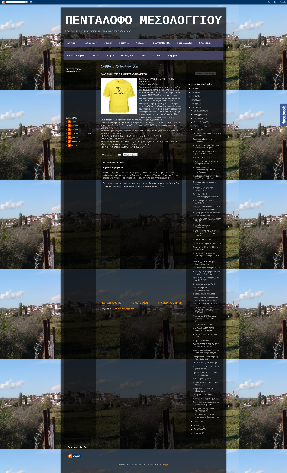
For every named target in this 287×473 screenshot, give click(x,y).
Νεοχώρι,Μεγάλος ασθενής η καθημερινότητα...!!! (205, 162)
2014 (193, 96)
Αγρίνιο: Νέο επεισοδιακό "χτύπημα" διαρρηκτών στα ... (206, 255)
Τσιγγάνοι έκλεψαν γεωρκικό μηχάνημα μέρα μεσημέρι (205, 298)
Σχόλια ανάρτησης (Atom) (124, 309)
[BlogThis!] (127, 154)
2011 (193, 107)
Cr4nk (73, 121)
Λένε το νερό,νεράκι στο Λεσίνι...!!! (203, 201)
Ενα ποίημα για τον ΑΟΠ (204, 284)
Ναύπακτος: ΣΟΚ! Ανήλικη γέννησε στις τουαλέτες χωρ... (204, 318)
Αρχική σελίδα (139, 302)
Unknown (75, 125)
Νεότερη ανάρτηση (112, 302)
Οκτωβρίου (199, 118)
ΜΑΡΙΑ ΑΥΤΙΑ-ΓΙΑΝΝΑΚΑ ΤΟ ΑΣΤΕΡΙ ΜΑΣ (206, 279)
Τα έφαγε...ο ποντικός (202, 395)
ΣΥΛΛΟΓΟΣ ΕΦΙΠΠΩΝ (81, 133)
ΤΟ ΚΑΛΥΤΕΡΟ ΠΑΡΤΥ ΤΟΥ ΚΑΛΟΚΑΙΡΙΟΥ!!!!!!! (206, 345)
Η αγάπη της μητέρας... (203, 239)
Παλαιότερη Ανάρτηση (169, 302)
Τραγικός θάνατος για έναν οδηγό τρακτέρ (205, 373)
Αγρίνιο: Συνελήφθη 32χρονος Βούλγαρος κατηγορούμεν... (206, 146)
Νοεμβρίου (198, 114)
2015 (193, 92)
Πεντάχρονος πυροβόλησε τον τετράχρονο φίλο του (206, 403)
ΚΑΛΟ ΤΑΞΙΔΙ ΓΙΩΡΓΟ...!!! (205, 158)
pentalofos (75, 141)
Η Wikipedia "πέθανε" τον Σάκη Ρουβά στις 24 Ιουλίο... (206, 177)
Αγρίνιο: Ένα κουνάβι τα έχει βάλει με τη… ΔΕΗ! (205, 152)
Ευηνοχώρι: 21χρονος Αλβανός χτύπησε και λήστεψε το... (206, 214)
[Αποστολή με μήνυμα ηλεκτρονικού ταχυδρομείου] (124, 154)
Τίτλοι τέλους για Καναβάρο (205, 363)
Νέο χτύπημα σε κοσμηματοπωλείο (202, 289)
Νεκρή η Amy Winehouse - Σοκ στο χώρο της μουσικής (206, 207)
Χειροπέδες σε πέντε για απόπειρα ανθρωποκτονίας (206, 415)
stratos (74, 145)
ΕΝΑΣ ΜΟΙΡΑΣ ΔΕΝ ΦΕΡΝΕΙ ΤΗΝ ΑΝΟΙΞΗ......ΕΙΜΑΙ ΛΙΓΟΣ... (206, 233)
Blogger (165, 464)
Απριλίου (198, 429)
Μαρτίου (198, 433)
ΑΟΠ (143, 55)
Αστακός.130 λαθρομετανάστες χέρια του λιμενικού (206, 273)
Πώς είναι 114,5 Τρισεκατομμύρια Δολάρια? (206, 195)
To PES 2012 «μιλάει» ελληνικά (207, 243)
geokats (74, 137)
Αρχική (71, 42)
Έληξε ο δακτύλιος (201, 340)
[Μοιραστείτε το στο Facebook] (133, 154)
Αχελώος (141, 42)
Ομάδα (108, 42)
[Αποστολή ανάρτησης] (119, 154)
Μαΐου (197, 425)
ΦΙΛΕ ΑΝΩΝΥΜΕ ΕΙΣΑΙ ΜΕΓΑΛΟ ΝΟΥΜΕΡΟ (203, 329)
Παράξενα (127, 55)
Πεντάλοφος (90, 42)
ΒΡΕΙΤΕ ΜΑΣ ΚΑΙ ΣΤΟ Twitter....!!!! (203, 189)
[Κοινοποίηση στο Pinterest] (136, 154)
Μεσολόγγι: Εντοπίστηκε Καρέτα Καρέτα (204, 263)
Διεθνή (157, 55)
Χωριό (110, 55)
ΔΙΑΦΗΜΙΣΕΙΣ (161, 42)
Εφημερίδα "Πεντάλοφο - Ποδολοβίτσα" (204, 389)
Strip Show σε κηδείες (202, 324)
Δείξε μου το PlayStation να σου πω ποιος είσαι (207, 409)
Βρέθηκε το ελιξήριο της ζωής (205, 398)
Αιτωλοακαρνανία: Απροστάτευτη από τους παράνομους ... (204, 169)
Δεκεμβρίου (199, 111)
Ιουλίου (197, 130)
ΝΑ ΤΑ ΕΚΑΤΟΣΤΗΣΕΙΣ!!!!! (205, 304)
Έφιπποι (124, 42)
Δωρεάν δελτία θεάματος (204, 294)
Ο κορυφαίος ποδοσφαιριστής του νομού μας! (206, 357)
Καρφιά (172, 55)
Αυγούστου (199, 126)
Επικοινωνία (184, 42)
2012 (193, 104)
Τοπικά (95, 55)
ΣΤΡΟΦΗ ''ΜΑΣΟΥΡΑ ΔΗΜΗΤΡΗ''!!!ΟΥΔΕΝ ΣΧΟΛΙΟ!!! (203, 309)
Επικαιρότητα (75, 55)
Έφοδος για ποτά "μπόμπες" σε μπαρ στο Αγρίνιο (206, 367)
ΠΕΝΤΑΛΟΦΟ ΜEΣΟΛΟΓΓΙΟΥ (143, 21)
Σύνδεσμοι (205, 42)
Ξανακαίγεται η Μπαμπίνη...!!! (206, 268)
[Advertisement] (141, 278)
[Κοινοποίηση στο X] (130, 154)
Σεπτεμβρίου (199, 122)
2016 (193, 88)
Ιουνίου (197, 421)
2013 (193, 100)
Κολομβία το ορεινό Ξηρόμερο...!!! (201, 226)
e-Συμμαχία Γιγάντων (202, 379)
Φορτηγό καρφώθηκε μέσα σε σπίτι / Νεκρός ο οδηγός (206, 351)
